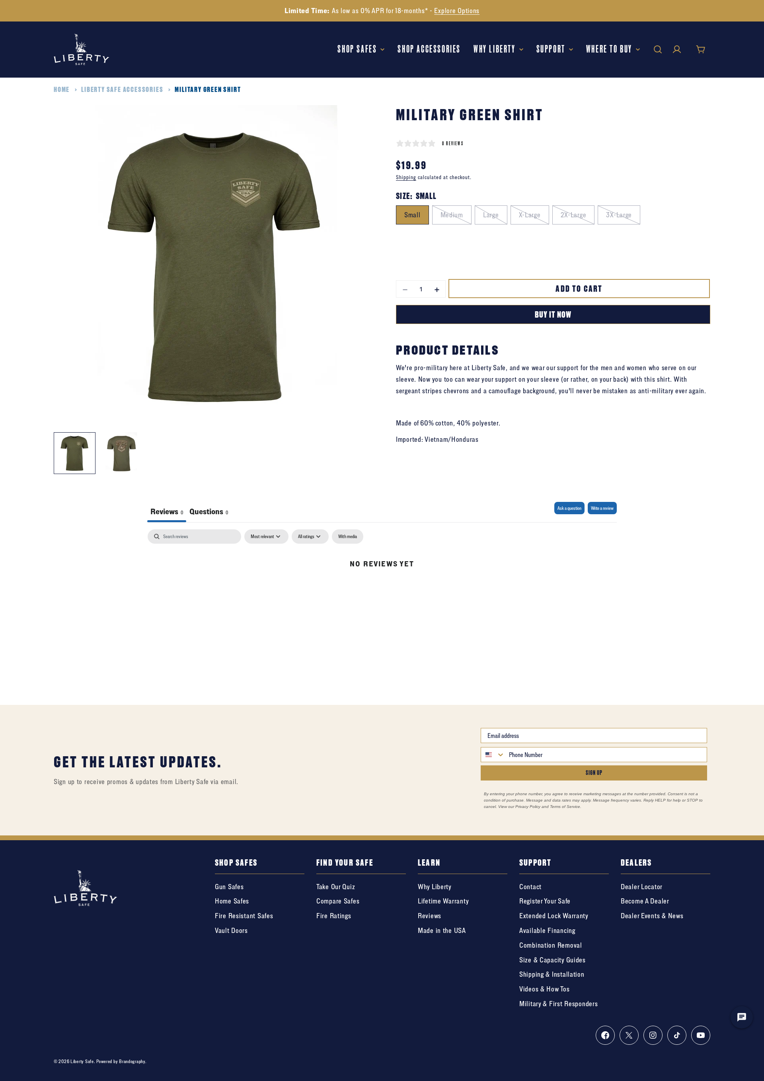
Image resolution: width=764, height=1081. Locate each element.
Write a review (602, 508)
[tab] (208, 512)
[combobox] (493, 754)
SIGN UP (594, 772)
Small (412, 214)
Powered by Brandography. (121, 1061)
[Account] (677, 49)
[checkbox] (347, 536)
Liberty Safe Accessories (122, 89)
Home (62, 89)
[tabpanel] (382, 590)
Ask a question (569, 508)
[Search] (658, 49)
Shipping (406, 177)
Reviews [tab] (166, 511)
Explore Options (456, 10)
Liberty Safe (82, 1061)
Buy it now (553, 314)
